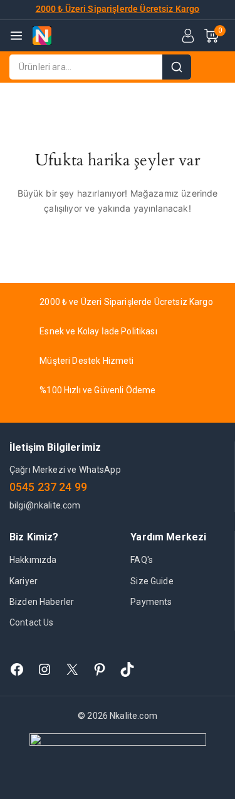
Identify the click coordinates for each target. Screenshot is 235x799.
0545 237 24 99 (48, 486)
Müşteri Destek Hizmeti (86, 361)
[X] (72, 669)
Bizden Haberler (41, 602)
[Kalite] (42, 35)
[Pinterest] (99, 669)
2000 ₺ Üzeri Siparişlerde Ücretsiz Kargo (118, 9)
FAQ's (141, 560)
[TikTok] (127, 669)
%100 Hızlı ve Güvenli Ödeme (97, 390)
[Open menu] (16, 36)
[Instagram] (44, 669)
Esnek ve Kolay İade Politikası (98, 331)
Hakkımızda (33, 560)
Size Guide (152, 581)
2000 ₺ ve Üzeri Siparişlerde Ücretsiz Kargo (125, 302)
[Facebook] (16, 669)
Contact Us (31, 622)
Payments (151, 602)
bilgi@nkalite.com (45, 505)
